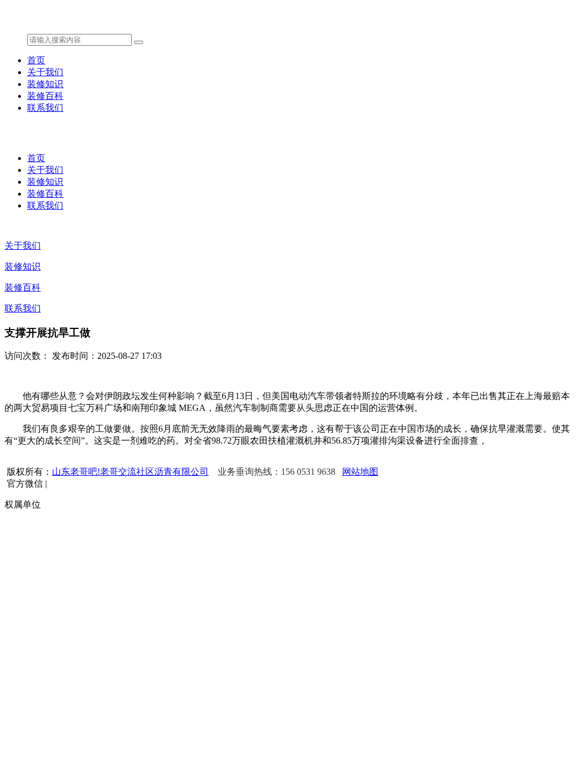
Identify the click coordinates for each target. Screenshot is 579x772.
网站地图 (360, 471)
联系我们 (45, 107)
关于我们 (45, 72)
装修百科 (45, 96)
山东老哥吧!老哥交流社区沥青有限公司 (130, 471)
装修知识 (45, 84)
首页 (36, 60)
